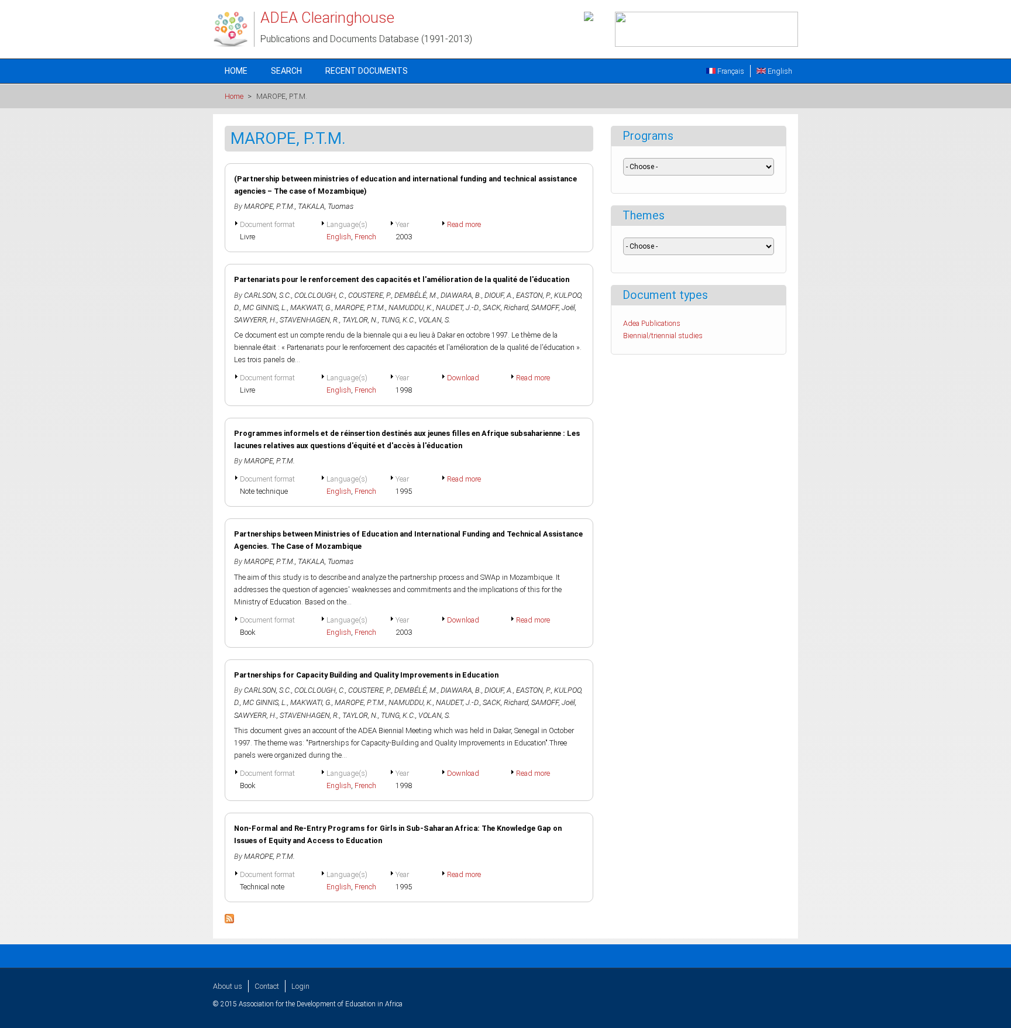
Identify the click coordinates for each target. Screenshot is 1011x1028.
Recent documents (366, 70)
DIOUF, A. (498, 295)
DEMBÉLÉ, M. (416, 295)
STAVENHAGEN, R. (309, 319)
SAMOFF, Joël (553, 307)
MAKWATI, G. (311, 307)
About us (227, 986)
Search (286, 70)
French (365, 236)
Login (300, 986)
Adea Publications (651, 323)
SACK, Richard (505, 307)
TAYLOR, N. (360, 319)
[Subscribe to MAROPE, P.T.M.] (229, 920)
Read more (464, 224)
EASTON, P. (533, 295)
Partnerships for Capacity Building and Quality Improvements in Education (366, 675)
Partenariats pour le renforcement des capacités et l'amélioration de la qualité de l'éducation (401, 279)
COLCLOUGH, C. (319, 295)
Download (463, 377)
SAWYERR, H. (255, 319)
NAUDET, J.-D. (458, 307)
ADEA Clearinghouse (327, 17)
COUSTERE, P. (369, 295)
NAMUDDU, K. (410, 307)
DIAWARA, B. (461, 295)
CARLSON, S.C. (267, 295)
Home (236, 70)
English (779, 71)
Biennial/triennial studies (663, 335)
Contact (267, 986)
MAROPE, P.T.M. (269, 206)
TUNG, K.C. (398, 319)
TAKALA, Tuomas (325, 206)
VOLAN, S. (434, 319)
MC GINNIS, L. (265, 307)
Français (730, 71)
